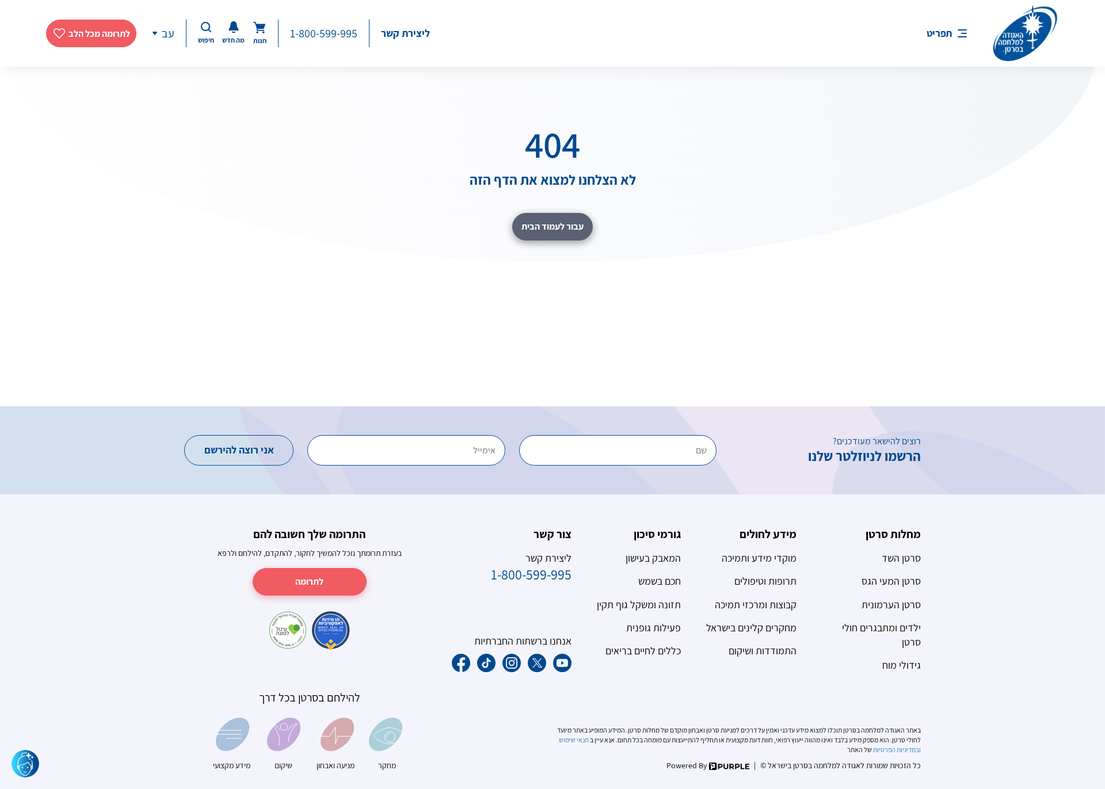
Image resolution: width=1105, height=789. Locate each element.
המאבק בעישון (653, 558)
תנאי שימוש (574, 739)
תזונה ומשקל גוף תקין (639, 604)
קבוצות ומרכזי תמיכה (756, 604)
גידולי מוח (901, 665)
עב (168, 33)
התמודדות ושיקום (763, 650)
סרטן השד (901, 558)
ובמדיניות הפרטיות (896, 749)
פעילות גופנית (653, 627)
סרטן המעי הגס (891, 581)
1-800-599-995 (323, 33)
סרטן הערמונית (891, 604)
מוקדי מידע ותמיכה (759, 558)
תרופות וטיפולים (765, 581)
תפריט (939, 33)
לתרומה (309, 581)
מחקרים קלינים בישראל (751, 627)
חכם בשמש (659, 581)
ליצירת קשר (405, 33)
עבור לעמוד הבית (552, 226)
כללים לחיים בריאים (643, 650)
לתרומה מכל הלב (99, 34)
